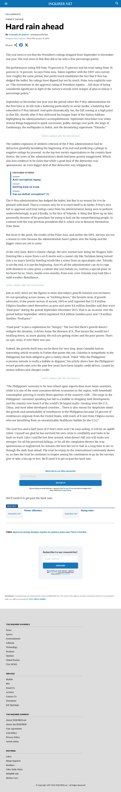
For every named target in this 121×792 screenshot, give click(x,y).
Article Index (12, 741)
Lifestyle (10, 642)
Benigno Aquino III (40, 532)
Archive (10, 692)
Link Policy (11, 732)
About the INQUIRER (16, 724)
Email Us (10, 687)
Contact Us (11, 696)
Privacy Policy (65, 490)
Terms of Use (68, 488)
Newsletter (11, 700)
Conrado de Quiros (19, 34)
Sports (9, 634)
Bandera (10, 765)
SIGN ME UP (60, 483)
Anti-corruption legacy (27, 179)
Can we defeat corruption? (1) (31, 194)
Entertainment (13, 638)
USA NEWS (11, 664)
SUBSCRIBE (60, 565)
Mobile (9, 679)
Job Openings (12, 705)
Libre (8, 756)
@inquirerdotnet (39, 34)
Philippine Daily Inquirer (15, 38)
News (8, 630)
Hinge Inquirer (13, 760)
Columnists (13, 14)
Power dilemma (33, 510)
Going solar (87, 510)
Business (10, 651)
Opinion (10, 655)
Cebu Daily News (14, 769)
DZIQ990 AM (12, 773)
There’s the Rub (78, 532)
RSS (8, 683)
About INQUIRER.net (16, 720)
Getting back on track (26, 186)
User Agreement (14, 728)
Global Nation (13, 660)
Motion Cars (12, 778)
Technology (11, 647)
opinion (55, 532)
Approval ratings (21, 532)
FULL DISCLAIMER (37, 599)
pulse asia (65, 532)
